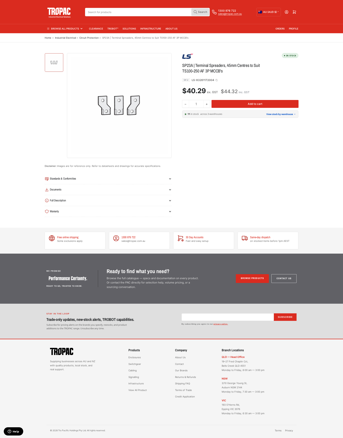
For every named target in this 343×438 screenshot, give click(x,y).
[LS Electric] (207, 56)
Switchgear (134, 364)
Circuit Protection (89, 37)
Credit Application (185, 396)
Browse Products (252, 278)
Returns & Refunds (185, 377)
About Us (171, 28)
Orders (280, 28)
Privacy (289, 430)
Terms (278, 430)
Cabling (132, 370)
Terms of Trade (183, 390)
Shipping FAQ (182, 383)
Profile (293, 28)
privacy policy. (220, 324)
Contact (179, 364)
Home (48, 37)
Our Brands (181, 370)
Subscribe (285, 317)
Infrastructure (150, 28)
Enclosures (134, 357)
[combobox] (147, 12)
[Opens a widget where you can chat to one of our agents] (13, 431)
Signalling (133, 377)
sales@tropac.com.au (230, 13)
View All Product (137, 390)
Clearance (96, 28)
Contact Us (284, 278)
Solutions (129, 28)
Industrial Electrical (65, 37)
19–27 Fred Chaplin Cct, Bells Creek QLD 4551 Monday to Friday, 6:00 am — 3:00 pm (243, 365)
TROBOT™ (112, 28)
